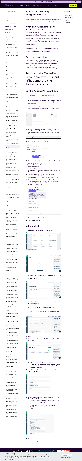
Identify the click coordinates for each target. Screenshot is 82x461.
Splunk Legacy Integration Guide (11, 413)
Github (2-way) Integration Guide (11, 164)
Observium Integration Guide (12, 318)
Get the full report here (56, 1)
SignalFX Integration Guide (11, 396)
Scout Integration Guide (11, 374)
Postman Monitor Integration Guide (12, 344)
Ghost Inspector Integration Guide (12, 160)
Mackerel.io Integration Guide (12, 270)
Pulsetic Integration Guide (11, 356)
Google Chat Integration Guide (12, 170)
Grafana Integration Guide (11, 177)
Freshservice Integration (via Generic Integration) (12, 153)
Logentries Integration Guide (12, 262)
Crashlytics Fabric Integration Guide (12, 107)
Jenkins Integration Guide (11, 227)
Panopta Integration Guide (11, 332)
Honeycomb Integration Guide (12, 197)
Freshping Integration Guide (12, 150)
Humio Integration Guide (11, 208)
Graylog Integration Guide (11, 182)
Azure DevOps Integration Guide (12, 81)
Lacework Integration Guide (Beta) (12, 245)
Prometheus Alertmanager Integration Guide (11, 351)
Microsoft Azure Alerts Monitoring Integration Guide (12, 279)
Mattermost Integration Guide (12, 273)
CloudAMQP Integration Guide (12, 97)
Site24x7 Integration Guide (11, 398)
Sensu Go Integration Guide (11, 379)
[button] (43, 5)
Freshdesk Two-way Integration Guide (12, 146)
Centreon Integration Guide (11, 89)
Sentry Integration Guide (11, 382)
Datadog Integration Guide (11, 113)
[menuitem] (22, 5)
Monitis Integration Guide (11, 294)
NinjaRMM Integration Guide (12, 310)
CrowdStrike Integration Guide (12, 110)
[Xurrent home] (9, 5)
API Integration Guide (10, 44)
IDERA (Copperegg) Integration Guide (12, 214)
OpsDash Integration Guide (11, 325)
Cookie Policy (10, 457)
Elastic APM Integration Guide (12, 125)
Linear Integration (10, 256)
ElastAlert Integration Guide (12, 123)
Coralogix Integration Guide (12, 104)
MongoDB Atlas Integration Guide (11, 291)
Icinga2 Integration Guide (11, 210)
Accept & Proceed (67, 455)
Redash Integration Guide (11, 362)
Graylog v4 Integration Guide (12, 185)
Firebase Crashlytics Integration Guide (12, 140)
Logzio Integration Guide (11, 267)
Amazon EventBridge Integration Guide (10, 38)
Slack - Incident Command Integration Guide (11, 402)
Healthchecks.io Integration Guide (12, 188)
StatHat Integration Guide (11, 416)
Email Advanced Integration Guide (12, 129)
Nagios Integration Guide (11, 301)
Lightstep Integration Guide (12, 254)
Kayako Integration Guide (11, 241)
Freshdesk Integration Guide (12, 143)
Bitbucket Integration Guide (12, 83)
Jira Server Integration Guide (12, 239)
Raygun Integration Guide (11, 359)
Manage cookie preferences (66, 457)
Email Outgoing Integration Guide (11, 136)
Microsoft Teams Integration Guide (12, 287)
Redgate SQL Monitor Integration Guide (10, 365)
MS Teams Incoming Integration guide (12, 298)
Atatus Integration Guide (11, 58)
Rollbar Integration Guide (11, 369)
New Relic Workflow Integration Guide (12, 307)
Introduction (7, 17)
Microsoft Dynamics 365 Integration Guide (11, 283)
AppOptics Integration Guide (12, 52)
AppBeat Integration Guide (11, 47)
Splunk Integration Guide (11, 409)
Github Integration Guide (11, 167)
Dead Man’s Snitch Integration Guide (12, 117)
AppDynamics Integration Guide (12, 50)
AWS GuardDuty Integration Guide (12, 73)
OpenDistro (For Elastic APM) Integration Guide (12, 322)
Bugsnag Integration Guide (11, 86)
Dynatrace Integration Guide (12, 120)
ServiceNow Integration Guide (12, 393)
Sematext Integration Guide (12, 377)
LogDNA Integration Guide (11, 259)
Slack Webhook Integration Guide (11, 406)
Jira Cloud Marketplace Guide (12, 233)
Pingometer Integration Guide (12, 340)
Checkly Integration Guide (11, 91)
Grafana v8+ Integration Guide (12, 179)
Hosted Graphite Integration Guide (12, 200)
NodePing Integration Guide (12, 313)
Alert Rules (36, 65)
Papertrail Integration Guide (12, 335)
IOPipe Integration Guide (11, 224)
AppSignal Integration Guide (12, 55)
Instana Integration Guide (11, 217)
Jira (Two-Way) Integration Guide (11, 230)
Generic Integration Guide (11, 156)
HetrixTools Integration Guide (12, 191)
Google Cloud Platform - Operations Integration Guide (12, 173)
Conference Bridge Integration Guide (12, 101)
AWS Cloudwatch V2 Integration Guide (12, 69)
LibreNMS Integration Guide (12, 251)
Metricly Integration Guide (11, 275)
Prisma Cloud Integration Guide (12, 347)
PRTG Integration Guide (11, 354)
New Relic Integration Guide (12, 304)
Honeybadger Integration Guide (12, 194)
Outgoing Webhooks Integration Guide (12, 329)
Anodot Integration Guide (11, 41)
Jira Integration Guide (10, 236)
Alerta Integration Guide (11, 35)
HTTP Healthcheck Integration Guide (12, 204)
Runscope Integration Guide (12, 371)
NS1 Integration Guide (10, 316)
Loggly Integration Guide (11, 264)
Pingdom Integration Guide (11, 337)
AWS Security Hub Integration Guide (12, 77)
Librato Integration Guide (11, 248)
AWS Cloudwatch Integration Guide (12, 65)
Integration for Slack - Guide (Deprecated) (12, 221)
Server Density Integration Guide (11, 386)
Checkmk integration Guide (11, 94)
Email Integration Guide (11, 132)
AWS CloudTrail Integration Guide (11, 61)
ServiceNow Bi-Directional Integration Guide (11, 390)
